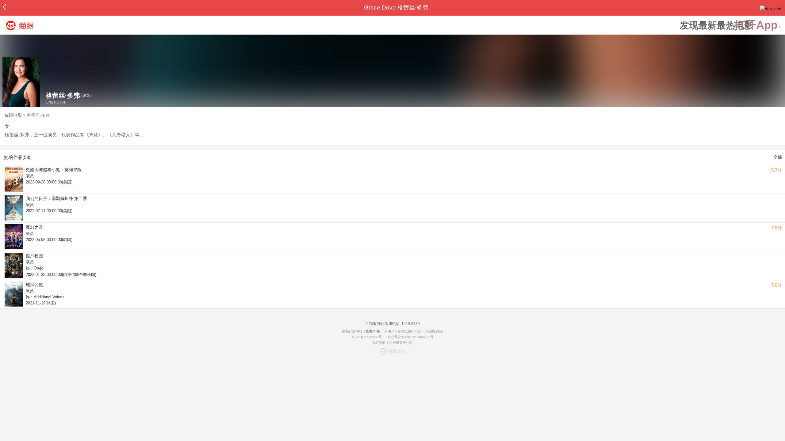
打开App (756, 25)
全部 (777, 157)
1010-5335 (410, 324)
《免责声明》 (372, 331)
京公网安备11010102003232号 (411, 337)
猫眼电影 (13, 115)
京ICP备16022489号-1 (368, 337)
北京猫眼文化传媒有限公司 (392, 343)
